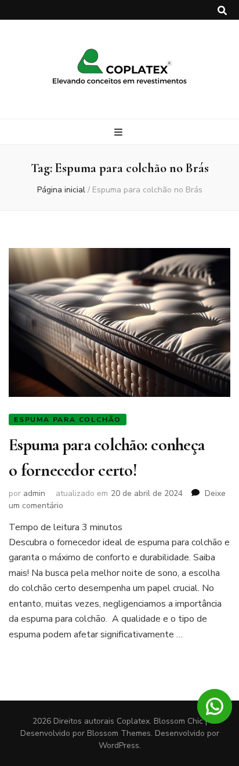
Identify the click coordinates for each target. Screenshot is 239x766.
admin (34, 493)
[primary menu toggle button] (119, 132)
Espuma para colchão (67, 419)
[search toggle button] (222, 11)
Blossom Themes (119, 733)
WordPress (119, 745)
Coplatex (133, 721)
